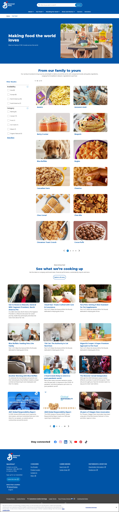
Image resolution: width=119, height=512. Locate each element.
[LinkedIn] (66, 442)
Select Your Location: (13, 484)
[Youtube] (75, 442)
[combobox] (57, 5)
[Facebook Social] (55, 442)
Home (8, 16)
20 (64, 426)
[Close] (116, 507)
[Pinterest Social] (81, 442)
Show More (10, 138)
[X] (71, 442)
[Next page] (79, 251)
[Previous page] (64, 251)
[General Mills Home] (8, 5)
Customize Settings (91, 507)
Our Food (14, 16)
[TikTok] (86, 442)
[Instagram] (60, 442)
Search (79, 5)
